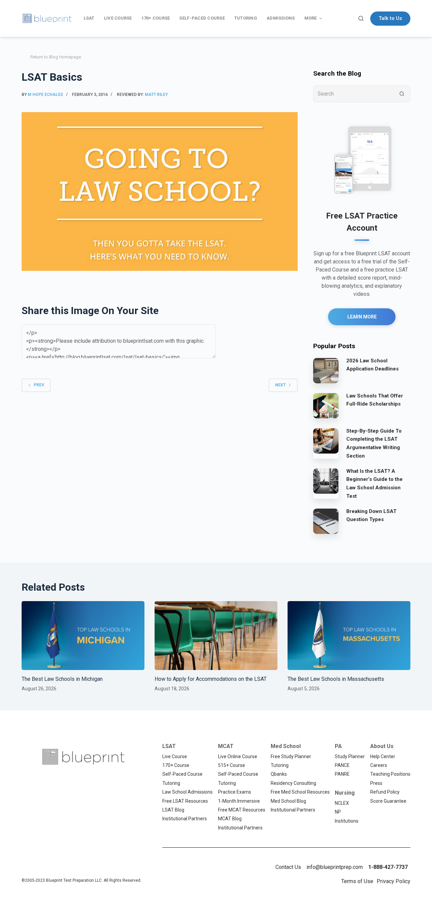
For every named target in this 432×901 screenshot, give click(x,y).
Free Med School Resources (300, 792)
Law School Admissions (187, 792)
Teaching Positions (390, 774)
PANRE (342, 774)
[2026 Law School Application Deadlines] (326, 370)
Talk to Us (390, 18)
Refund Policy (385, 792)
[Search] (360, 18)
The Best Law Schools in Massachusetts (336, 679)
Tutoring (171, 783)
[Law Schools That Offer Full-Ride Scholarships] (326, 406)
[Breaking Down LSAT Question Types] (326, 521)
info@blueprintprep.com (334, 867)
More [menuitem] (310, 18)
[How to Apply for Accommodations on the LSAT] (216, 635)
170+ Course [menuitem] (155, 18)
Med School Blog (288, 801)
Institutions (346, 821)
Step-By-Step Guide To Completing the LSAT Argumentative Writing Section (374, 443)
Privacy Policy (393, 881)
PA (338, 746)
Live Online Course (237, 756)
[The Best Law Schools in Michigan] (83, 635)
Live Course (174, 756)
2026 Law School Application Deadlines (372, 365)
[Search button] (402, 93)
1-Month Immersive (239, 801)
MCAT (226, 746)
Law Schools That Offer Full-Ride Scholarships (374, 400)
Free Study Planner (291, 756)
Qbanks (279, 774)
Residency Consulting (293, 783)
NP (338, 812)
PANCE (342, 765)
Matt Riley (156, 94)
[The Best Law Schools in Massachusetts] (349, 635)
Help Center (382, 756)
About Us (382, 746)
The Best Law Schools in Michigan (62, 679)
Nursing (345, 793)
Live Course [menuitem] (118, 18)
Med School (286, 746)
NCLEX (342, 803)
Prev (39, 385)
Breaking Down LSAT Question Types (371, 515)
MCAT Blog (230, 818)
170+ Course (175, 765)
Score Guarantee (388, 801)
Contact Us (288, 867)
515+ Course (231, 765)
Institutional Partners (184, 818)
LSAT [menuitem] (89, 18)
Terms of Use (357, 881)
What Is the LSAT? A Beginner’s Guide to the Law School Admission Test (374, 483)
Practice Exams (234, 792)
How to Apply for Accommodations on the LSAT (211, 679)
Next (280, 385)
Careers (378, 765)
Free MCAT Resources (241, 810)
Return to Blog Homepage (55, 56)
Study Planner (350, 756)
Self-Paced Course (182, 774)
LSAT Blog (173, 810)
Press (376, 783)
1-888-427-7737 (388, 867)
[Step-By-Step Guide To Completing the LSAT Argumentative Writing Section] (326, 441)
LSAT (169, 746)
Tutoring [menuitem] (245, 18)
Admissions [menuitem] (281, 18)
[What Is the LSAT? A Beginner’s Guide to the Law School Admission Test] (326, 481)
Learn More (362, 316)
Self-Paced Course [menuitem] (201, 18)
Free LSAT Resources (185, 801)
